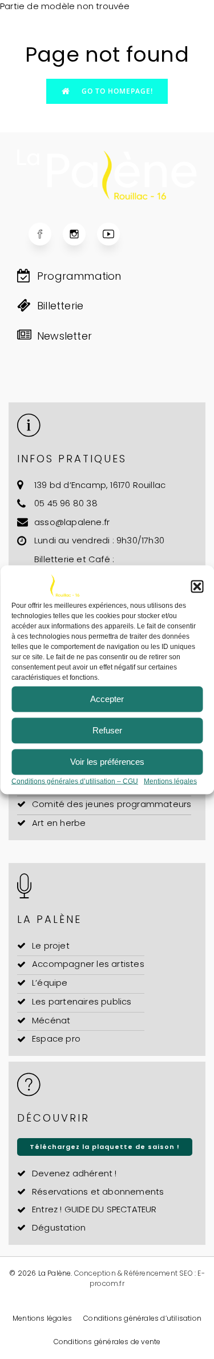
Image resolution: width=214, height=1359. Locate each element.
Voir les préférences (107, 762)
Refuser (107, 730)
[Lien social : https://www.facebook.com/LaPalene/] (46, 234)
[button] (197, 586)
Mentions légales (170, 781)
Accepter (107, 699)
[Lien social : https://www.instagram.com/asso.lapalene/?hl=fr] (80, 234)
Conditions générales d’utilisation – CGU (74, 781)
